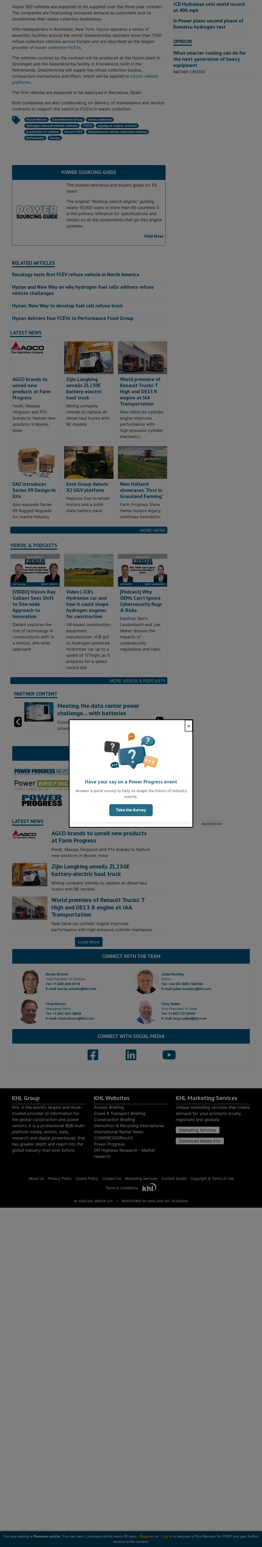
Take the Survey (131, 809)
